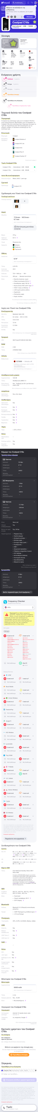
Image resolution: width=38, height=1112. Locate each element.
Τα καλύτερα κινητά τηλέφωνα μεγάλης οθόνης (24, 299)
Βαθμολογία (4, 359)
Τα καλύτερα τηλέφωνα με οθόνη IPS (26, 303)
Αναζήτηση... (19, 3)
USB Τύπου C (5, 935)
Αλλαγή (30, 17)
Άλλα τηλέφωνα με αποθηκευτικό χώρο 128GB (24, 388)
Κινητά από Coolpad (30, 160)
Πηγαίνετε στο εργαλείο (14, 839)
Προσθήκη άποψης (20, 1055)
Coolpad (15, 136)
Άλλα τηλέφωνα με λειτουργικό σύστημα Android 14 (26, 1023)
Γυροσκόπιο (4, 420)
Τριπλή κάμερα (18, 536)
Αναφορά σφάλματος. (9, 834)
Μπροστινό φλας (19, 562)
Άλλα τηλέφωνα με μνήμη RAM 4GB (27, 353)
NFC (2, 952)
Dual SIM (15, 870)
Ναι (14, 383)
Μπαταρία (5, 982)
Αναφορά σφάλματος (6, 1102)
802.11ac (24, 893)
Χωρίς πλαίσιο (18, 296)
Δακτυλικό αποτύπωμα (4, 403)
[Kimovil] (5, 3)
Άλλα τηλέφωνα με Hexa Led (28, 567)
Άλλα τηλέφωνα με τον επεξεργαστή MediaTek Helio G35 (25, 333)
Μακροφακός (10, 480)
